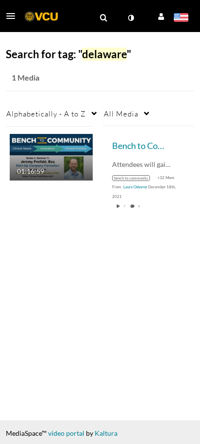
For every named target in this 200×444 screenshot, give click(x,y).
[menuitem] (103, 18)
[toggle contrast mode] (130, 18)
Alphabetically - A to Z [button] (46, 113)
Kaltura (106, 433)
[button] (13, 16)
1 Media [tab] (25, 77)
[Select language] (180, 18)
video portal (66, 433)
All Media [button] (121, 113)
